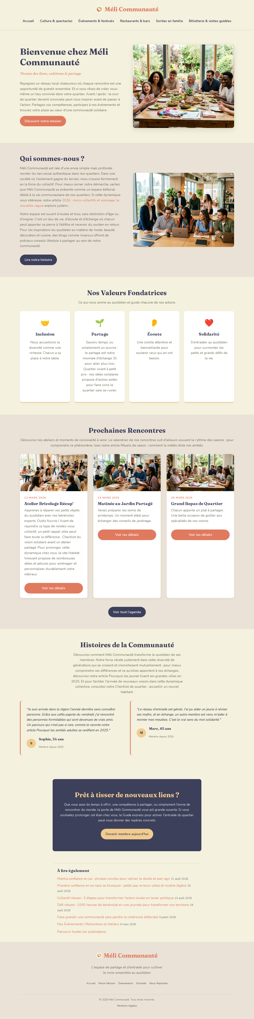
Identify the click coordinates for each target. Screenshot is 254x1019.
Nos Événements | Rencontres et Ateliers (88, 924)
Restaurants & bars (135, 21)
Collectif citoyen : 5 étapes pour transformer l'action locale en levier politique (115, 898)
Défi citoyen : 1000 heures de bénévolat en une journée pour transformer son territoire (123, 905)
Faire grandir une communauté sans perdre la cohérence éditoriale (107, 917)
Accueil (28, 21)
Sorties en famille (169, 21)
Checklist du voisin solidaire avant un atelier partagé (52, 542)
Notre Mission (106, 983)
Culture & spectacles (56, 21)
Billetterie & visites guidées (210, 21)
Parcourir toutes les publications (81, 931)
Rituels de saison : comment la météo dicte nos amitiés (162, 445)
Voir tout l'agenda (127, 612)
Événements (125, 983)
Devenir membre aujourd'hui (127, 834)
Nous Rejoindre (158, 983)
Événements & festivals (96, 21)
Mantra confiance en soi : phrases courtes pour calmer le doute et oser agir (113, 878)
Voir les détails (53, 588)
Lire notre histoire (38, 260)
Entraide (141, 983)
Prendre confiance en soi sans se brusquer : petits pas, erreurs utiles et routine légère (122, 885)
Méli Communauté (131, 9)
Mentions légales (127, 1006)
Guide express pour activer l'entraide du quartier (158, 815)
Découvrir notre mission (43, 121)
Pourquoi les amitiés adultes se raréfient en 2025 (72, 730)
